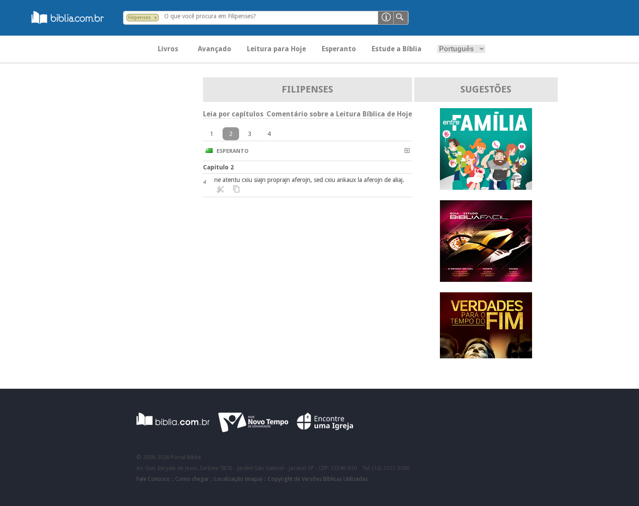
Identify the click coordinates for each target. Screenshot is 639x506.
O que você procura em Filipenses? (210, 16)
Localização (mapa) (238, 479)
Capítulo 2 (218, 167)
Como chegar (192, 479)
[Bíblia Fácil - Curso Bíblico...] (486, 279)
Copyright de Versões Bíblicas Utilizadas (318, 479)
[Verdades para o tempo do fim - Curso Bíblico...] (486, 356)
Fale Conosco (153, 479)
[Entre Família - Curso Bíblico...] (486, 187)
